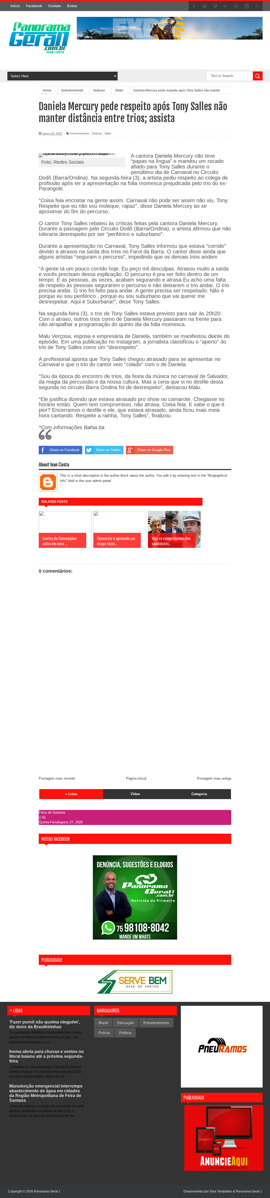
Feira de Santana (52, 812)
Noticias (97, 133)
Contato (54, 6)
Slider (108, 133)
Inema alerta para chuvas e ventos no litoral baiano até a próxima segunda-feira (46, 1056)
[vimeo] (215, 6)
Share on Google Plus (154, 450)
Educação (125, 1023)
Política (125, 1033)
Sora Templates (221, 1191)
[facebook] (194, 6)
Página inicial (136, 778)
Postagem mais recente (57, 778)
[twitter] (204, 6)
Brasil (103, 1023)
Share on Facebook (65, 450)
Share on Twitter (108, 450)
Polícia (104, 1033)
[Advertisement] (135, 732)
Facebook (34, 6)
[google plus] (257, 6)
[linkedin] (247, 6)
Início (15, 6)
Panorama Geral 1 (249, 1191)
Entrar (72, 6)
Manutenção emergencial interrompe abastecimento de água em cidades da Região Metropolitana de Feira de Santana (46, 1093)
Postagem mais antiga (214, 778)
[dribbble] (236, 6)
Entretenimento (79, 133)
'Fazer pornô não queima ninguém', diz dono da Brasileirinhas (44, 1024)
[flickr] (225, 6)
